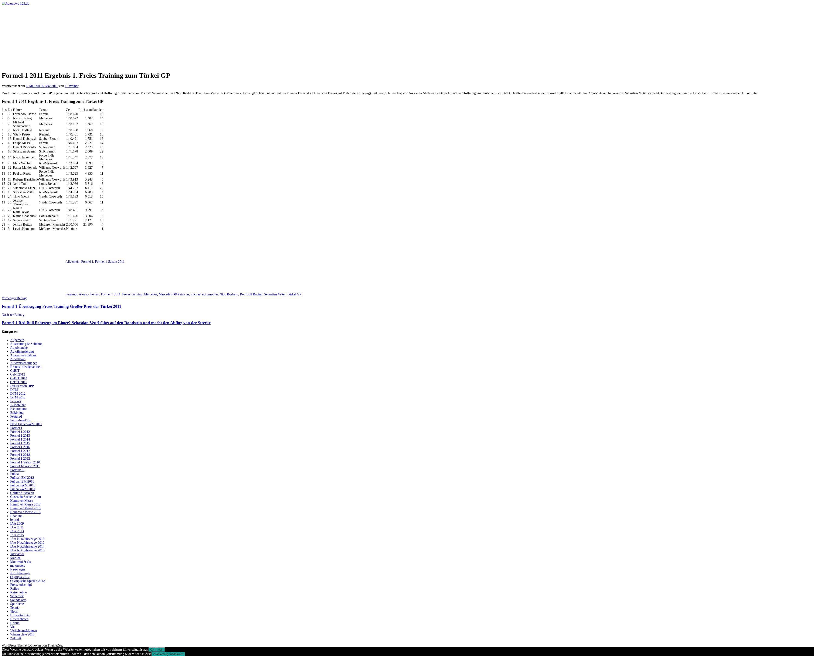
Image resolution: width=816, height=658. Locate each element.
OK (152, 649)
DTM (14, 389)
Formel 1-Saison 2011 (110, 261)
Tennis (14, 607)
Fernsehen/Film (20, 420)
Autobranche (19, 347)
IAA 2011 (17, 527)
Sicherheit (17, 596)
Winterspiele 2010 (22, 634)
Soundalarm (18, 600)
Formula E (17, 470)
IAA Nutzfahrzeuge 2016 (27, 550)
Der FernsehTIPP (22, 386)
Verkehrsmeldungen (23, 630)
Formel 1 (87, 261)
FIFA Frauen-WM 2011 (26, 424)
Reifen (14, 588)
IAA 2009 (17, 523)
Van (13, 626)
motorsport (17, 565)
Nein (160, 649)
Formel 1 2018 (20, 454)
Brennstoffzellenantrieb (25, 367)
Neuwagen (17, 569)
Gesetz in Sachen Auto (25, 496)
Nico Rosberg (229, 294)
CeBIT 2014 (18, 378)
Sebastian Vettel (274, 294)
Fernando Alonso (77, 294)
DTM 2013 (18, 397)
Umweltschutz (20, 615)
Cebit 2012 (17, 374)
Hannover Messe (21, 500)
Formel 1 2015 (20, 443)
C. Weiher (71, 86)
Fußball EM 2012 (22, 477)
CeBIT (15, 370)
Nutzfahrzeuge (20, 573)
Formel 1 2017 (20, 451)
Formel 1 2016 (20, 447)
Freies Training (132, 294)
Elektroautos (18, 409)
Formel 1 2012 (20, 431)
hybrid (14, 519)
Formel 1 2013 (20, 435)
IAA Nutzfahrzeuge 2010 (27, 539)
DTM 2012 (18, 393)
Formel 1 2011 (110, 294)
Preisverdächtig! (21, 584)
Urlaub (15, 623)
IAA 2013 (17, 531)
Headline (16, 516)
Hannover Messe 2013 (25, 504)
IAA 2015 (17, 535)
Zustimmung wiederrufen (168, 654)
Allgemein (72, 261)
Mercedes (150, 294)
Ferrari (94, 294)
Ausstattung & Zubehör (26, 344)
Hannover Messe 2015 (25, 512)
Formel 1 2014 (20, 439)
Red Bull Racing (251, 294)
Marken (15, 558)
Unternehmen (19, 619)
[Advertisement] (408, 37)
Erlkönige (16, 412)
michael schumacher (204, 294)
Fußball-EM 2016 (22, 481)
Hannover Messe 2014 (25, 508)
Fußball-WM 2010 (22, 485)
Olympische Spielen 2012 (27, 581)
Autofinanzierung (22, 351)
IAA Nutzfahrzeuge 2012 (27, 542)
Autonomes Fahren (23, 355)
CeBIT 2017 (18, 382)
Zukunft (15, 638)
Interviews (17, 554)
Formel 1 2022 (20, 458)
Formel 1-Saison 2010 (25, 462)
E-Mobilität (18, 405)
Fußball (15, 474)
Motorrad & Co (20, 561)
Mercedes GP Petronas (174, 294)
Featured (16, 416)
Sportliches (17, 604)
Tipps (14, 611)
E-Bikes (15, 401)
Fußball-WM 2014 (22, 489)
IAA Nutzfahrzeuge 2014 (27, 546)
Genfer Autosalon (22, 493)
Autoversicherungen (23, 363)
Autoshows (18, 359)
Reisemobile (18, 592)
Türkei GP (294, 294)
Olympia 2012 (20, 577)
